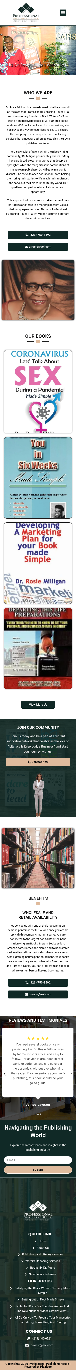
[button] (63, 13)
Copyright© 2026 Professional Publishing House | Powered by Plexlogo (38, 1365)
